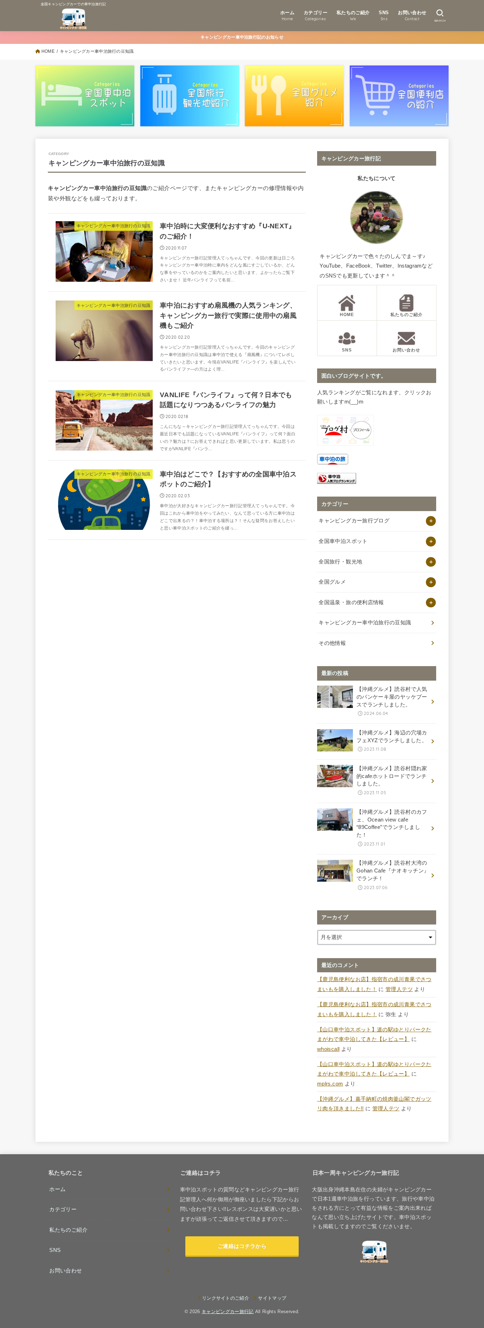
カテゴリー (63, 1209)
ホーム (57, 1189)
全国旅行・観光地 (340, 562)
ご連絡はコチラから (242, 1246)
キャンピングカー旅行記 (228, 1311)
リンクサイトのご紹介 (225, 1298)
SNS (55, 1250)
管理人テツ (399, 989)
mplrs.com (330, 1084)
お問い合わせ (65, 1270)
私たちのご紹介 (68, 1230)
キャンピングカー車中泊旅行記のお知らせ (242, 37)
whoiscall (328, 1049)
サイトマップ (272, 1298)
